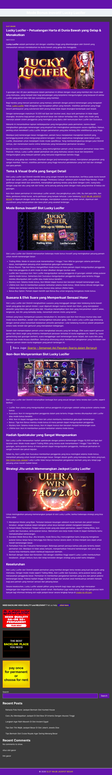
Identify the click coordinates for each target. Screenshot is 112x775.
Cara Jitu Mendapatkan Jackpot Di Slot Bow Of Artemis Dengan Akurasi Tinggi (39, 716)
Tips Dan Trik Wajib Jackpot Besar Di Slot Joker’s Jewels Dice (32, 728)
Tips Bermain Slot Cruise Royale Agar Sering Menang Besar (31, 733)
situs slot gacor (9, 750)
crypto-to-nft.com (84, 592)
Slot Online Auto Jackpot (17, 460)
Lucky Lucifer (18, 106)
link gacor (7, 756)
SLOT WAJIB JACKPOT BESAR (59, 772)
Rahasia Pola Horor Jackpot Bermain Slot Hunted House (30, 710)
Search (6, 692)
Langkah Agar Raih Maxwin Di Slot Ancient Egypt (26, 722)
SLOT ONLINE (11, 26)
